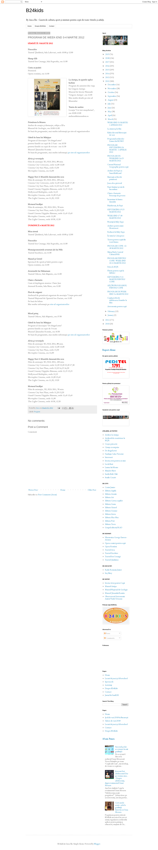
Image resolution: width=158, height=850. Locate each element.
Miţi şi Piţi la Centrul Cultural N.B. (115, 253)
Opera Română (111, 546)
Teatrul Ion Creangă (113, 556)
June (110, 107)
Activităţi (108, 685)
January (111, 315)
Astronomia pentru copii (117, 306)
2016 (107, 66)
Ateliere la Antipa (112, 435)
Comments (110, 638)
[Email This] (63, 408)
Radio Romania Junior (113, 569)
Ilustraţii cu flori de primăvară (114, 178)
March (110, 119)
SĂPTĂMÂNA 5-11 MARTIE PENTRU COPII (116, 279)
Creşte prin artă (111, 444)
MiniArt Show (110, 470)
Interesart (109, 457)
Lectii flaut (109, 464)
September (112, 96)
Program (37, 411)
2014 (107, 73)
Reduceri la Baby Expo (116, 232)
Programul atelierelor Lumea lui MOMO (115, 139)
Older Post (92, 490)
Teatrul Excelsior (111, 553)
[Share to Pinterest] (72, 408)
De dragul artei (111, 450)
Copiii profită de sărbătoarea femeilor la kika (117, 300)
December (112, 84)
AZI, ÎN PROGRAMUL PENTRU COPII (117, 286)
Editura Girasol (111, 507)
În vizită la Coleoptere (115, 235)
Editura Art (109, 497)
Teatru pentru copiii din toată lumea (116, 240)
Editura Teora (110, 524)
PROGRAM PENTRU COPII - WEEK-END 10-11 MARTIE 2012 (116, 260)
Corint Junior (110, 487)
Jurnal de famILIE (112, 695)
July (109, 103)
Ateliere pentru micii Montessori (115, 226)
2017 (107, 62)
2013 (107, 77)
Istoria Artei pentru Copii (115, 583)
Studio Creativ (110, 477)
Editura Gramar (111, 510)
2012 (107, 81)
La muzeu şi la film (114, 128)
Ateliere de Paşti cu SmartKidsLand (114, 171)
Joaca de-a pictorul (114, 183)
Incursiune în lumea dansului (114, 200)
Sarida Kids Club (111, 474)
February (111, 311)
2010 (107, 323)
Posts (108, 633)
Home (30, 26)
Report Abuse (108, 349)
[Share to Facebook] (70, 408)
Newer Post (33, 490)
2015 (107, 69)
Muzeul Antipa (111, 586)
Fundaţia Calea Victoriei (114, 454)
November (112, 88)
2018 (107, 58)
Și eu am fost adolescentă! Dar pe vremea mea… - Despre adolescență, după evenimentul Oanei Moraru (116, 778)
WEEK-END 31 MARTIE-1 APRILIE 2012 (117, 123)
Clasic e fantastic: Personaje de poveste (116, 194)
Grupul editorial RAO (113, 527)
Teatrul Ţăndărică (111, 559)
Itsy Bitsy (108, 573)
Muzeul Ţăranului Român (115, 593)
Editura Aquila (110, 490)
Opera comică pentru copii (115, 543)
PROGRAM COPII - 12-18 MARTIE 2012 (117, 247)
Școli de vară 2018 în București (116, 717)
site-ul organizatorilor (59, 304)
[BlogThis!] (65, 408)
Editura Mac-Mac (112, 517)
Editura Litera (110, 514)
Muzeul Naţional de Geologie (116, 589)
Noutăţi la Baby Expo (115, 222)
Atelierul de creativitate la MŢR (115, 439)
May (110, 111)
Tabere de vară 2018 (112, 720)
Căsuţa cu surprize (112, 447)
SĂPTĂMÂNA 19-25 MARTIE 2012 (115, 210)
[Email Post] (58, 408)
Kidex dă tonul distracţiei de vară (116, 133)
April (110, 115)
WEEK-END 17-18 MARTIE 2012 (114, 216)
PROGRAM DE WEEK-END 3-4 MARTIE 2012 (117, 292)
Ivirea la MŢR (112, 267)
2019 (107, 54)
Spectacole (109, 681)
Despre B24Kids (40, 26)
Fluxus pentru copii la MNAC (115, 271)
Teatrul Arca (110, 550)
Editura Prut (110, 521)
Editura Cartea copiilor (114, 500)
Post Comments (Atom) (47, 494)
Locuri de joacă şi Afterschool (116, 678)
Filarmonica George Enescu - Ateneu (116, 538)
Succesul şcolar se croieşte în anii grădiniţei (121, 749)
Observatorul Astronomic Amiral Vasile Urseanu (115, 597)
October (111, 92)
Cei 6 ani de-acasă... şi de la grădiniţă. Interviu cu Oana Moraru (121, 807)
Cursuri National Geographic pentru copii (117, 165)
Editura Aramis (111, 494)
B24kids (34, 10)
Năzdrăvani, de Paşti (115, 205)
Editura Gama (110, 504)
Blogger (97, 843)
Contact (51, 26)
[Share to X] (68, 408)
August (111, 100)
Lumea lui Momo (111, 467)
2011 (107, 320)
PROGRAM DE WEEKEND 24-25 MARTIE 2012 (115, 158)
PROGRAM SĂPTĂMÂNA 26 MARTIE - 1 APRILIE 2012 (117, 148)
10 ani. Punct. (108, 738)
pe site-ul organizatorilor (79, 152)
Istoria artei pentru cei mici (115, 460)
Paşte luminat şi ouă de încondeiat (115, 188)
